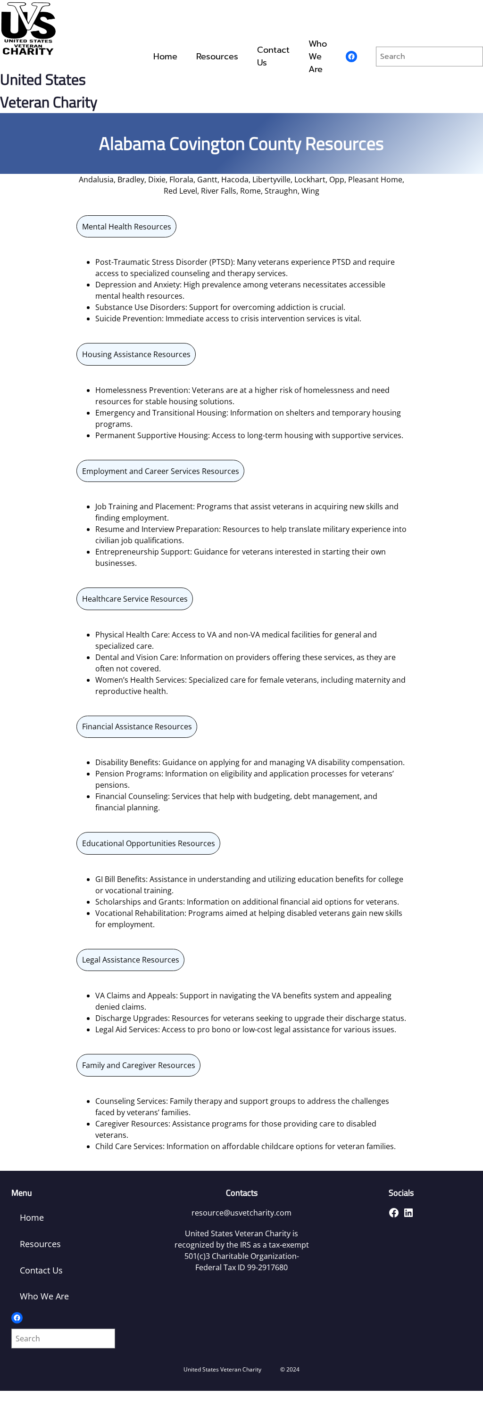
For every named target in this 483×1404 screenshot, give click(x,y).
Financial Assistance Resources (137, 726)
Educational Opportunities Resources (148, 843)
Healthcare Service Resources (135, 599)
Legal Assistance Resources (130, 960)
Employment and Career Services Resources (160, 471)
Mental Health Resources (126, 226)
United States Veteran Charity (48, 90)
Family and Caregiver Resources (138, 1065)
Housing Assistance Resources (136, 354)
